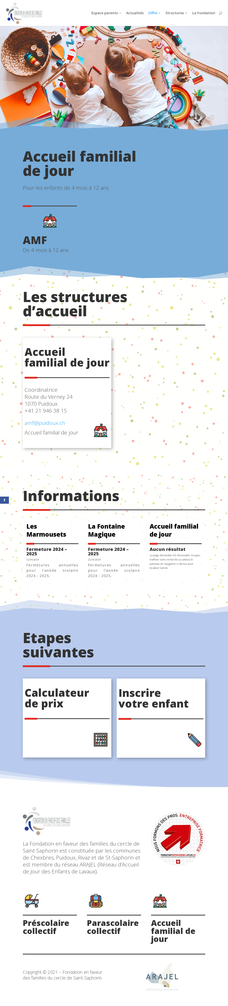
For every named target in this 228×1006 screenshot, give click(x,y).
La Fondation (203, 13)
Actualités (135, 13)
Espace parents (104, 13)
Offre (152, 13)
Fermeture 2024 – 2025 (46, 551)
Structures (174, 13)
